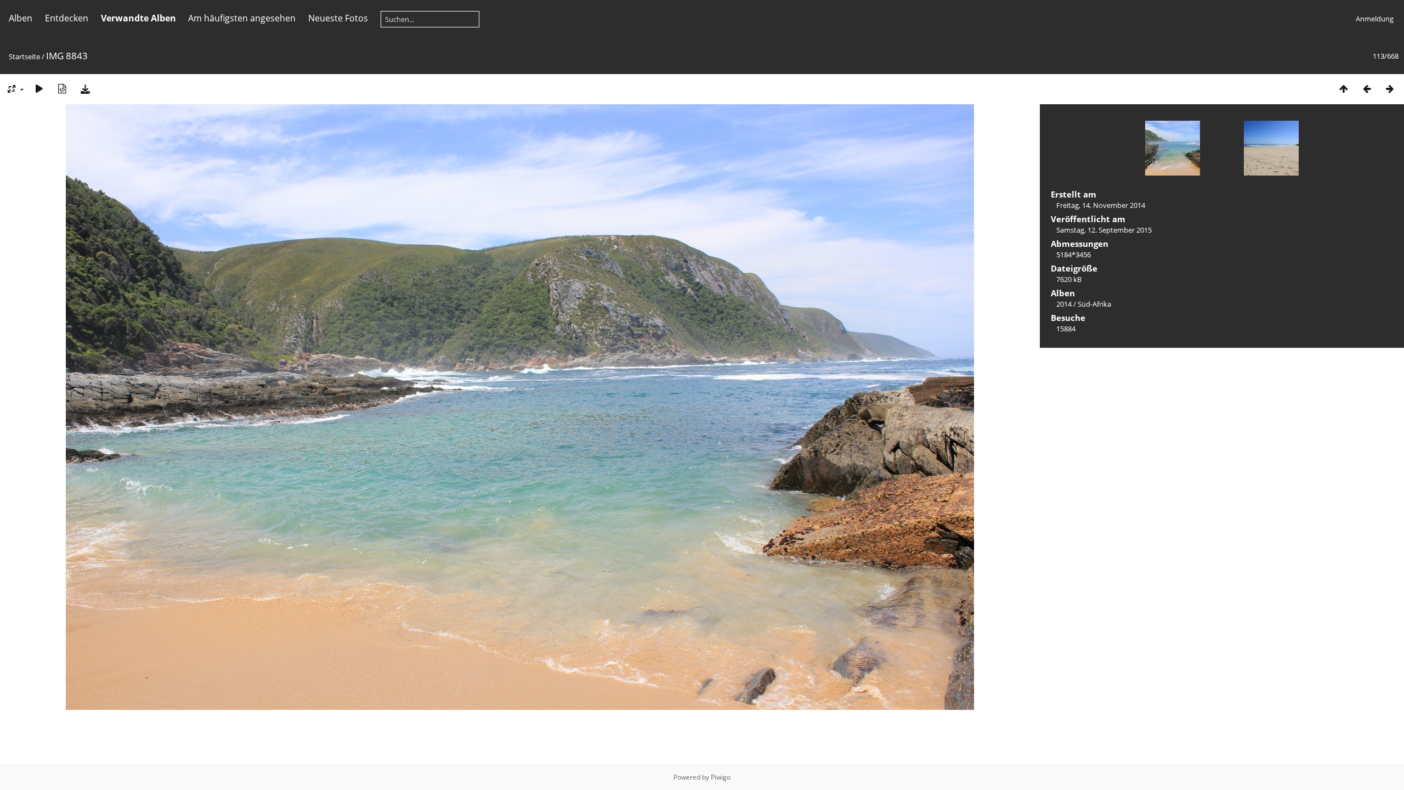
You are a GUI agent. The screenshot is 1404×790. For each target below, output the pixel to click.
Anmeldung (1375, 19)
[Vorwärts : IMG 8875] (1389, 88)
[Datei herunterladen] (85, 88)
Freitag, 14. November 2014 (1100, 205)
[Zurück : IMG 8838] (1366, 88)
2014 (1064, 304)
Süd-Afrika (1094, 304)
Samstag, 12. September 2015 (1104, 230)
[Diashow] (38, 88)
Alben (20, 18)
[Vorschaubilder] (1343, 88)
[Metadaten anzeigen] (61, 88)
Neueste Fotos (338, 18)
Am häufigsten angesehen (242, 18)
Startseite (24, 56)
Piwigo (721, 777)
